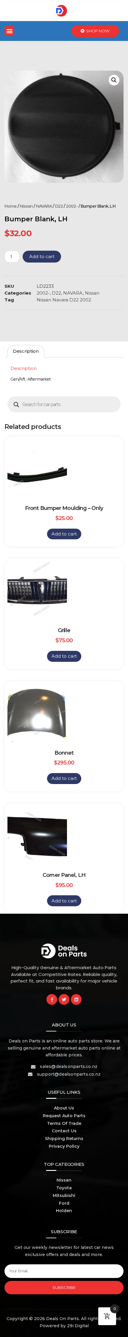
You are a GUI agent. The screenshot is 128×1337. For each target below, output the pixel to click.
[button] (9, 31)
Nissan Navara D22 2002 (64, 300)
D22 (59, 206)
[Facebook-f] (51, 999)
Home (10, 206)
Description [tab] (26, 351)
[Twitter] (64, 999)
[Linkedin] (76, 999)
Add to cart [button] (64, 534)
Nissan (26, 206)
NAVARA (44, 206)
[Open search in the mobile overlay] (64, 404)
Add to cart (41, 256)
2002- (72, 206)
